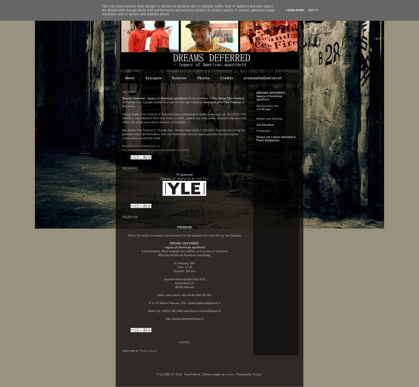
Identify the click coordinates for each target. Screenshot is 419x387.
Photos (203, 78)
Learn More (295, 10)
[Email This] (133, 157)
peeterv (230, 374)
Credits (226, 78)
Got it (313, 10)
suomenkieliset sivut (263, 78)
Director (179, 78)
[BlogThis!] (137, 157)
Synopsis (153, 78)
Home (184, 342)
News (130, 78)
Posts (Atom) (148, 350)
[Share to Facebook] (145, 157)
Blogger (257, 374)
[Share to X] (141, 157)
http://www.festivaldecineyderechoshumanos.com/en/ (155, 150)
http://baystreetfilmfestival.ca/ (141, 146)
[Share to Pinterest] (149, 157)
